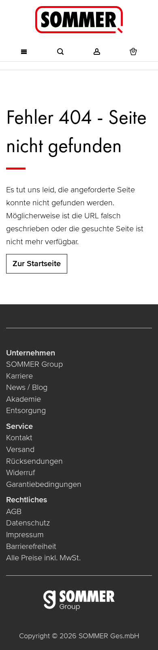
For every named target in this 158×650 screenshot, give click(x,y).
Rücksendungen (34, 461)
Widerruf (20, 473)
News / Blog (26, 387)
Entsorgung (26, 410)
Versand (20, 449)
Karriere (19, 376)
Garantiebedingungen (43, 484)
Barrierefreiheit (31, 546)
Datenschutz (28, 523)
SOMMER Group (34, 364)
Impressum (25, 535)
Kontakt (19, 438)
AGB (13, 512)
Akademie (24, 399)
